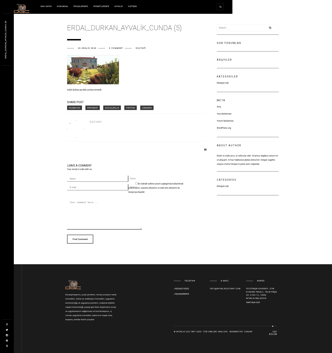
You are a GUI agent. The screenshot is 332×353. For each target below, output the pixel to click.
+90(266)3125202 (181, 289)
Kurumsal (62, 6)
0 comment (116, 48)
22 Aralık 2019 (87, 48)
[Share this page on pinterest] (92, 108)
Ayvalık (118, 6)
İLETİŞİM (132, 6)
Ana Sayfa (46, 6)
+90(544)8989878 (181, 294)
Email (132, 187)
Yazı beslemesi (224, 114)
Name (133, 178)
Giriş (219, 107)
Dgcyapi (141, 48)
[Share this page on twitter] (130, 108)
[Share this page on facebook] (74, 108)
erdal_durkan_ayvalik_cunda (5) (5, 40)
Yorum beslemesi (225, 121)
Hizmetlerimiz (101, 6)
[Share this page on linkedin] (147, 108)
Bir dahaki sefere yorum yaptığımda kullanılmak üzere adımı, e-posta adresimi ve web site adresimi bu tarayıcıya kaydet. (155, 188)
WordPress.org (224, 128)
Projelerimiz (80, 6)
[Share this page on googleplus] (112, 108)
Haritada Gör (253, 302)
